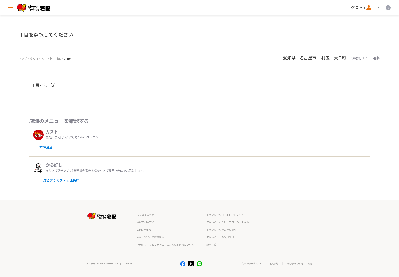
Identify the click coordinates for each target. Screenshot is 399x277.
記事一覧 (211, 244)
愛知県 (34, 58)
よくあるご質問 (145, 214)
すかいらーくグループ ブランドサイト (227, 222)
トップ (23, 58)
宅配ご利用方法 (145, 222)
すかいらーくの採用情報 (220, 237)
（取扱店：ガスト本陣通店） (61, 180)
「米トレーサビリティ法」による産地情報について (165, 244)
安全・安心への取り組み (150, 237)
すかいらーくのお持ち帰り (221, 229)
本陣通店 (46, 147)
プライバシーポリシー (251, 263)
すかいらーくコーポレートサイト (225, 214)
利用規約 (274, 263)
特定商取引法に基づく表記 (299, 263)
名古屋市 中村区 (51, 58)
